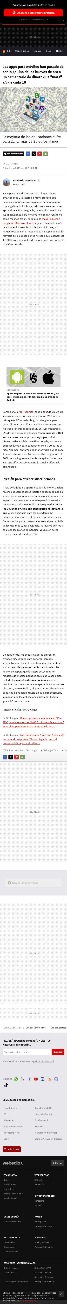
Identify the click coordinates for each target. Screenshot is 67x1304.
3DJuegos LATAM (42, 1268)
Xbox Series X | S (43, 1107)
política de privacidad (43, 1061)
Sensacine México (42, 1272)
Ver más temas (11, 1149)
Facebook (28, 153)
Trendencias (9, 1242)
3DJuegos (39, 1180)
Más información (28, 1300)
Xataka (7, 1180)
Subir (55, 1163)
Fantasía (37, 51)
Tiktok (6, 1084)
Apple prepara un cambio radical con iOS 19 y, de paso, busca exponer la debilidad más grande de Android (33, 397)
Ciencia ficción (22, 51)
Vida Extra (39, 1184)
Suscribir (58, 1052)
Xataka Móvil (10, 1184)
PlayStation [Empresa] (45, 1132)
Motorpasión (40, 1221)
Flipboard (39, 153)
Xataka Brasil (10, 1272)
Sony (6, 1138)
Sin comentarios (15, 153)
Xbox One (8, 1120)
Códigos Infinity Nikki (36, 1027)
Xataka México (11, 1268)
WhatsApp (16, 1078)
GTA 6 (49, 51)
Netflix (59, 51)
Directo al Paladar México (16, 1281)
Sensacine (39, 1200)
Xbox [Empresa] (12, 1132)
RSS (49, 1078)
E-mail (45, 153)
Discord (56, 1078)
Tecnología (31, 750)
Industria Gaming (43, 1114)
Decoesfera (9, 1247)
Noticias (19, 750)
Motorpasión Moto (43, 1226)
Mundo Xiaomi (10, 1198)
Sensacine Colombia (44, 1277)
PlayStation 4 (41, 1120)
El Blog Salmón (41, 1242)
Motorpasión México (44, 1281)
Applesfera (9, 1189)
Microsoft (39, 1126)
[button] (26, 180)
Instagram (42, 1078)
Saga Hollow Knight (13, 1126)
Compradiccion (11, 1251)
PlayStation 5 (10, 1107)
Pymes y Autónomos (43, 1247)
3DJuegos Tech (50, 750)
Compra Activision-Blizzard (48, 1138)
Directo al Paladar (12, 1221)
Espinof (37, 1205)
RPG (9, 51)
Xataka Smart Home (13, 1193)
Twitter (34, 153)
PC (5, 1114)
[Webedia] (13, 1165)
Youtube (36, 1078)
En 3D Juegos (13, 390)
